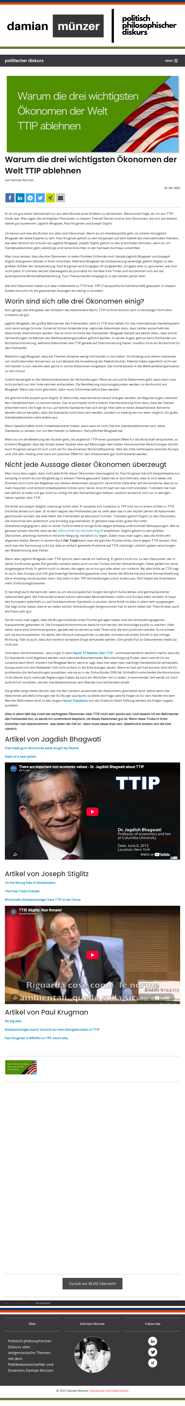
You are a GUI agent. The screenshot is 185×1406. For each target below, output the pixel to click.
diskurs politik (22, 1303)
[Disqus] (92, 1131)
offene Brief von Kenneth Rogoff (80, 531)
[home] (92, 25)
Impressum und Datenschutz (109, 1391)
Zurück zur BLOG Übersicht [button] (92, 1283)
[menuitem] (8, 1303)
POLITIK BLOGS (43, 1303)
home (6, 1303)
